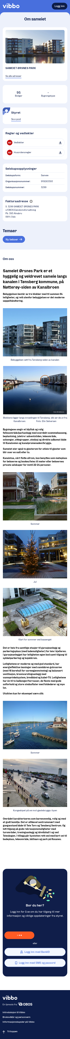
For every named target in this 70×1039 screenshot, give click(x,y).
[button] (31, 201)
